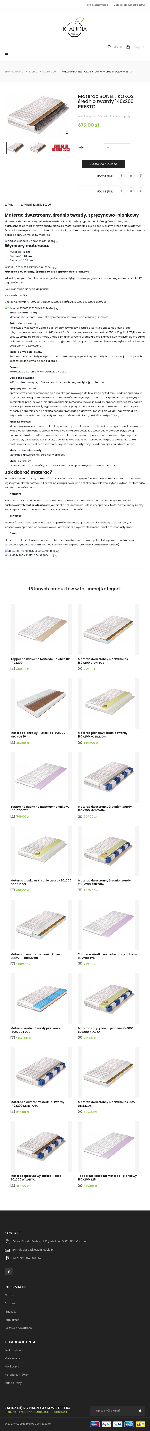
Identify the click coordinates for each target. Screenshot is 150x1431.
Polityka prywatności (18, 1328)
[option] (15, 148)
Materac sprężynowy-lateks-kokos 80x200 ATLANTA (36, 1178)
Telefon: (18, 1258)
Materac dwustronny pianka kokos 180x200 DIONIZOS (103, 661)
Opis (9, 204)
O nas (9, 1295)
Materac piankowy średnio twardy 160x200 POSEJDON (102, 735)
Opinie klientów (36, 204)
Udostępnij (121, 178)
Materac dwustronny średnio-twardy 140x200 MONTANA (37, 1104)
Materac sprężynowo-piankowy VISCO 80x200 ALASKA (105, 1030)
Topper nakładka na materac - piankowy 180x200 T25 (107, 1178)
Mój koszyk (12, 1366)
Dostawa (11, 1303)
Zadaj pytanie (14, 1350)
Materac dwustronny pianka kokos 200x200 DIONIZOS (36, 956)
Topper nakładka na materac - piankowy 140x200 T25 (40, 809)
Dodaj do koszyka (103, 164)
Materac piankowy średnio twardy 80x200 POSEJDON (41, 882)
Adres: (16, 1241)
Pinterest (141, 178)
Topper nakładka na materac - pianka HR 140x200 (40, 661)
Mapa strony (13, 1383)
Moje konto (12, 1358)
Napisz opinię (121, 116)
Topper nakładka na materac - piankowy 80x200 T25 (107, 956)
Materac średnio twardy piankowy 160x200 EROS (35, 1030)
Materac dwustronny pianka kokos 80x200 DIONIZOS (108, 1104)
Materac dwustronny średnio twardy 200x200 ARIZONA (104, 882)
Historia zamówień (17, 1375)
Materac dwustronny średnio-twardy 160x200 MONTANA (105, 809)
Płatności (11, 1312)
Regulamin (12, 1320)
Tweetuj (131, 178)
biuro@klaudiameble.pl (38, 1250)
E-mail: (17, 1250)
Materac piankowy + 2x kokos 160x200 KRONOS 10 (38, 735)
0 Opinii (102, 116)
